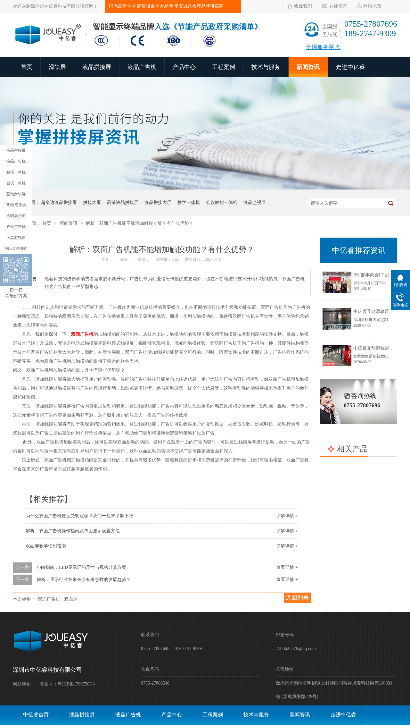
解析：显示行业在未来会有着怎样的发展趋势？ (84, 579)
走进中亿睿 (350, 67)
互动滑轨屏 (16, 194)
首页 (26, 67)
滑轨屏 (57, 67)
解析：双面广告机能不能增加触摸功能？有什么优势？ (139, 223)
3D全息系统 (16, 205)
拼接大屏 (92, 202)
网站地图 (372, 6)
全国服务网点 (323, 47)
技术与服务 (265, 67)
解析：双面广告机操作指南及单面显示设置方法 (73, 530)
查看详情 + (287, 567)
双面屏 (71, 599)
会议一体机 (16, 183)
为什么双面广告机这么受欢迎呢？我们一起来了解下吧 (79, 515)
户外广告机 (16, 226)
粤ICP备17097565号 (77, 684)
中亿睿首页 (36, 714)
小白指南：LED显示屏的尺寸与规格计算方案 (81, 567)
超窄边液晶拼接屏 (59, 202)
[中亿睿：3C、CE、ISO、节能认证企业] (157, 47)
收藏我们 (303, 6)
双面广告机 (49, 599)
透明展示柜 (16, 216)
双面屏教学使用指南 (46, 546)
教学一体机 (188, 202)
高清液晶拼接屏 (122, 202)
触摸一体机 (16, 172)
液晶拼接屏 (96, 67)
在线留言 (338, 6)
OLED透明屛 (16, 248)
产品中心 (184, 67)
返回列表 (297, 597)
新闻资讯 (308, 67)
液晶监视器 (254, 202)
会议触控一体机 (221, 202)
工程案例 (223, 67)
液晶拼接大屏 (157, 202)
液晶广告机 (141, 67)
